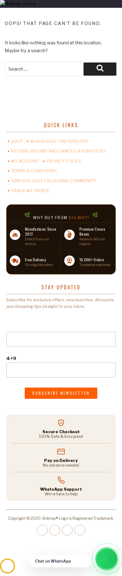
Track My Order (30, 190)
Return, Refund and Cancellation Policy (59, 150)
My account (25, 160)
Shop (17, 141)
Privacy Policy (63, 160)
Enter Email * (21, 318)
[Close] (86, 561)
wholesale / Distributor (59, 141)
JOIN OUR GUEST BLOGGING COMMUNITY (53, 180)
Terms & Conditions (34, 170)
